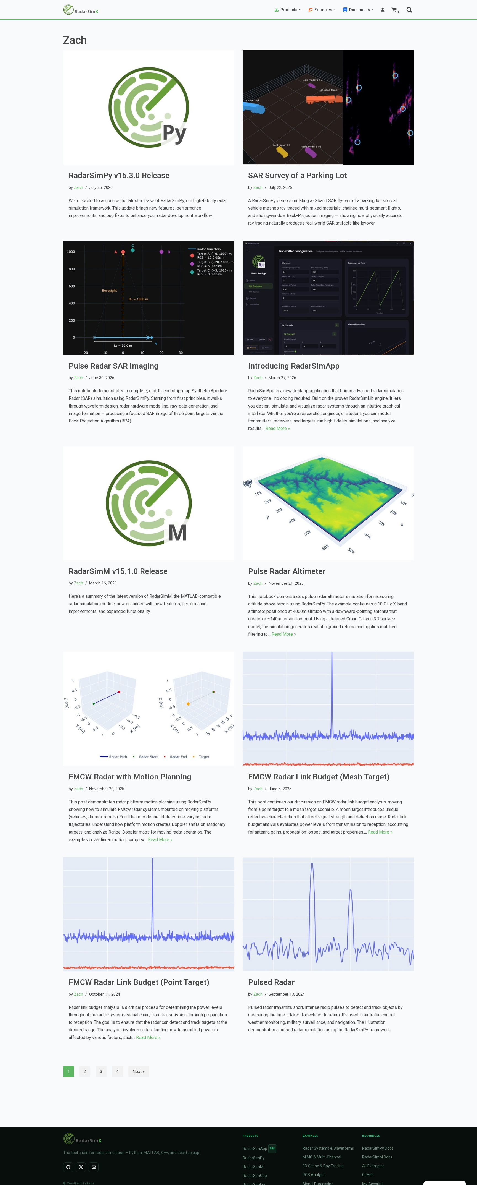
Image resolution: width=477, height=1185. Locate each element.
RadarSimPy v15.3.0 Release (119, 175)
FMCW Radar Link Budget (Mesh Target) (318, 776)
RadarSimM (253, 1167)
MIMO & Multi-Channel (322, 1157)
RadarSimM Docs (377, 1157)
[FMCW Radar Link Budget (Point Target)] (148, 914)
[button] (300, 10)
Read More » (278, 428)
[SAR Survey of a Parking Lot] (328, 107)
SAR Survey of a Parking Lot (297, 175)
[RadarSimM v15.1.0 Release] (148, 503)
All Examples (373, 1166)
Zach (78, 187)
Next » (138, 1071)
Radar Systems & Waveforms (328, 1148)
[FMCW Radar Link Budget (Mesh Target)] (328, 709)
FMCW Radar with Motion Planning (130, 776)
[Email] (94, 1167)
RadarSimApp (259, 1148)
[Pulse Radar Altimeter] (328, 503)
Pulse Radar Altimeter (286, 571)
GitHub (368, 1175)
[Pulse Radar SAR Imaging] (148, 298)
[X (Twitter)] (81, 1167)
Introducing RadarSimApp (294, 365)
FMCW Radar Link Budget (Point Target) (139, 982)
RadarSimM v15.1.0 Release (118, 571)
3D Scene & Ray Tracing (323, 1166)
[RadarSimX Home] (148, 1138)
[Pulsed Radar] (328, 914)
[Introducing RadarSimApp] (328, 298)
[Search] (409, 10)
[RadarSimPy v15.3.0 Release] (148, 107)
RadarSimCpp (255, 1175)
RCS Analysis (314, 1175)
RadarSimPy (253, 1158)
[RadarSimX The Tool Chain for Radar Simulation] (81, 10)
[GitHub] (68, 1167)
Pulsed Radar (271, 982)
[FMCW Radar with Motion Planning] (148, 709)
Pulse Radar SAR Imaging (113, 365)
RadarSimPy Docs (377, 1148)
